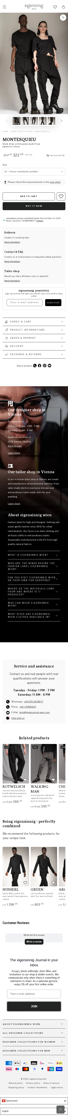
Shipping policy (16, 1087)
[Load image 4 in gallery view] (43, 121)
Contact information (37, 1087)
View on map (15, 446)
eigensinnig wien (38, 1079)
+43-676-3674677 (33, 702)
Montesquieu (42, 131)
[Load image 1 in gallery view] (16, 121)
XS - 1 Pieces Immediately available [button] (21, 172)
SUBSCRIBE (53, 303)
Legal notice (57, 1087)
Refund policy (16, 1083)
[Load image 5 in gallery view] (51, 121)
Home (6, 131)
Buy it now (34, 206)
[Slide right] (61, 121)
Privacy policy (33, 1083)
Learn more (14, 453)
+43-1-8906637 (28, 707)
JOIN (34, 1006)
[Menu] (4, 7)
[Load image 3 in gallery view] (34, 121)
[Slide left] (6, 121)
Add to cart (28, 196)
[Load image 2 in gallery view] (25, 121)
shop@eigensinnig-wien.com (34, 712)
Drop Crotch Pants (22, 131)
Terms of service (51, 1083)
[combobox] (34, 1100)
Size (5, 165)
